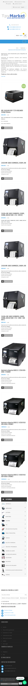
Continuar (9, 683)
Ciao (4, 654)
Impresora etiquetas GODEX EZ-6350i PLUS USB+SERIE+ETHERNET (13, 475)
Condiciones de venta (7, 635)
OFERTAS (7, 574)
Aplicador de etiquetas (11, 529)
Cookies (4, 641)
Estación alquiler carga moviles (13, 570)
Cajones (7, 520)
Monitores (8, 516)
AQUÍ (1, 680)
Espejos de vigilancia (10, 565)
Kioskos (7, 537)
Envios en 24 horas (8, 610)
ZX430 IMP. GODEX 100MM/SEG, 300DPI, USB (13, 266)
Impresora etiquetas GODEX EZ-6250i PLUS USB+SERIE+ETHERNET (13, 423)
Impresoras (8, 508)
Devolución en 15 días (20, 1)
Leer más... (3, 76)
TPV (6, 524)
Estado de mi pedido (8, 1)
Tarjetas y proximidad (11, 546)
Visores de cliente (10, 550)
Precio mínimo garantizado (9, 615)
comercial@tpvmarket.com (15, 27)
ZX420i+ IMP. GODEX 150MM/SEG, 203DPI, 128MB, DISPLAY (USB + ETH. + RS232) (12, 214)
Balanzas (8, 561)
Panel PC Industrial (10, 533)
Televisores (8, 557)
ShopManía (5, 651)
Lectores (7, 512)
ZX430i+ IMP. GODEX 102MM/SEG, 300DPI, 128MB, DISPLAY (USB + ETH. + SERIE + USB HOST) (13, 318)
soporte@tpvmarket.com (15, 29)
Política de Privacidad (7, 638)
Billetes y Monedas (10, 542)
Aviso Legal (5, 643)
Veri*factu (8, 503)
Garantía (9, 3)
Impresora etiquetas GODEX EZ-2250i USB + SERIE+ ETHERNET (13, 371)
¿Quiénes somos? (18, 3)
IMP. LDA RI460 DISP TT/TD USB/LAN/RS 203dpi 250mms (12, 111)
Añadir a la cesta (8, 127)
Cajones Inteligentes (10, 554)
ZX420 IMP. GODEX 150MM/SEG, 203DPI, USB (13, 163)
